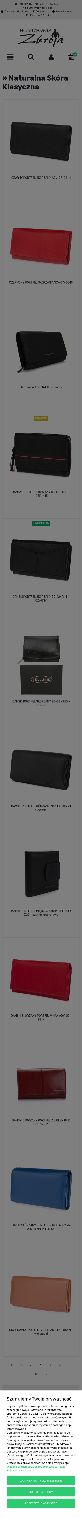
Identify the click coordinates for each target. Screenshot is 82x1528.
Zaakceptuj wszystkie (41, 1503)
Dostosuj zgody (41, 1492)
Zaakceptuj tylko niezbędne (41, 1480)
